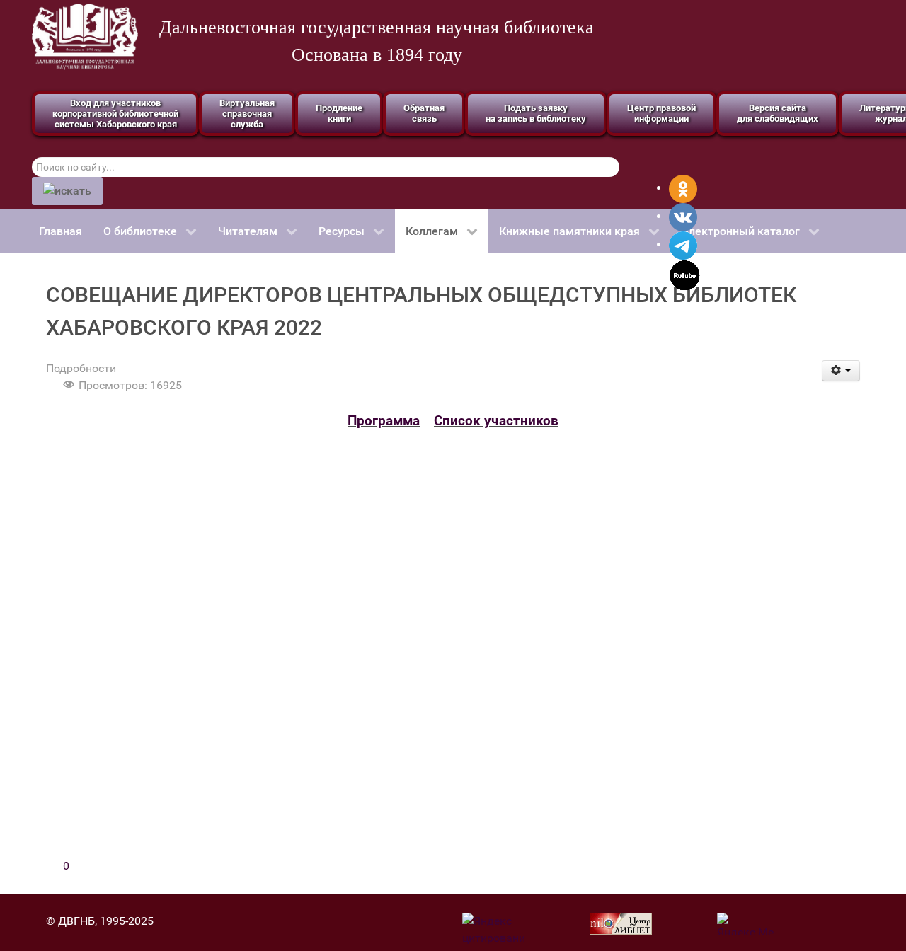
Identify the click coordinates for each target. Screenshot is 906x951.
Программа (384, 421)
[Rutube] (685, 274)
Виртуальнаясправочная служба (247, 113)
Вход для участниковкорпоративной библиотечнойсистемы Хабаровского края (115, 113)
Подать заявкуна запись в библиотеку (536, 113)
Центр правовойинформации (661, 113)
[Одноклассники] (683, 188)
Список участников (496, 421)
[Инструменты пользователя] (841, 370)
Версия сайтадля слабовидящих (777, 113)
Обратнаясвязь (424, 113)
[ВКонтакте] (683, 216)
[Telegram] (683, 244)
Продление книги (339, 113)
